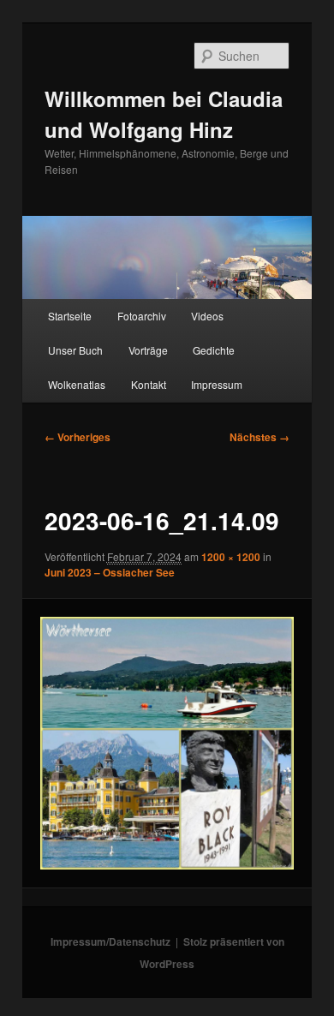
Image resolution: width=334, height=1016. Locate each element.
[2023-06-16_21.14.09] (166, 743)
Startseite (70, 315)
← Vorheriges (77, 437)
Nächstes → (259, 437)
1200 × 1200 (230, 557)
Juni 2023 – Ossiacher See (110, 572)
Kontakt (148, 384)
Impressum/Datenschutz (110, 941)
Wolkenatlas (76, 384)
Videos (207, 315)
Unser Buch (75, 350)
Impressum (216, 384)
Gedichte (214, 350)
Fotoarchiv (141, 315)
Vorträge (148, 350)
